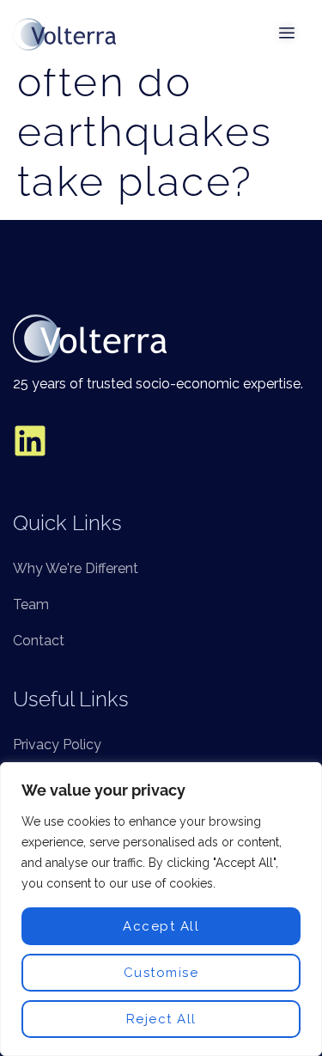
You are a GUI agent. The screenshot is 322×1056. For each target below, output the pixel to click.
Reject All (161, 1019)
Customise (161, 972)
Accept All (161, 926)
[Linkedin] (30, 441)
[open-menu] (287, 34)
